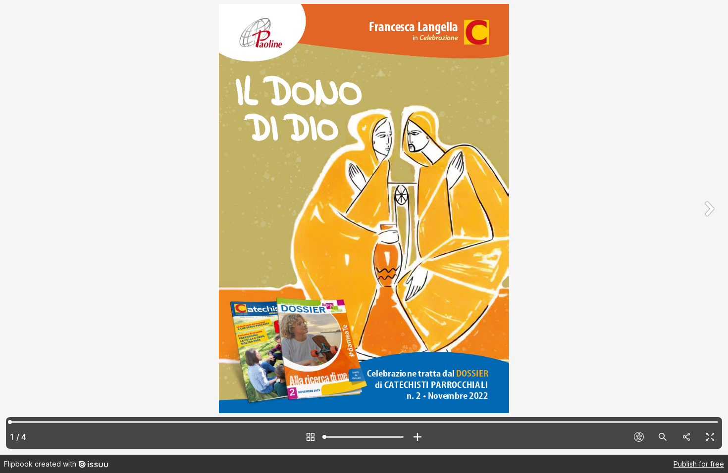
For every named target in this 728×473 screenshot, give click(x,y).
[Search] (663, 437)
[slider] (364, 437)
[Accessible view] (639, 437)
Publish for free (699, 464)
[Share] (686, 437)
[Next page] (708, 227)
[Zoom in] (417, 437)
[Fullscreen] (710, 437)
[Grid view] (310, 437)
